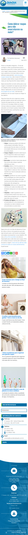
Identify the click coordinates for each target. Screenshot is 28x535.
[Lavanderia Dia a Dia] (10, 3)
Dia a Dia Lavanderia (10, 237)
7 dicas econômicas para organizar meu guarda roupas (13, 353)
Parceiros (14, 522)
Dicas (8, 11)
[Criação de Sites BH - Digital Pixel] (6, 532)
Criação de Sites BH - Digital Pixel (18, 532)
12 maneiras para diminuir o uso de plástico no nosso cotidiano (13, 390)
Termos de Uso (14, 519)
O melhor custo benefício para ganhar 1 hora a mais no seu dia (12, 317)
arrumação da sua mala (7, 91)
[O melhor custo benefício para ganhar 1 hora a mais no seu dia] (13, 304)
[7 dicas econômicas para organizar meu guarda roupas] (13, 340)
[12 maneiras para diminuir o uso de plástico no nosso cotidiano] (13, 377)
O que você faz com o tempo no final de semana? (13, 280)
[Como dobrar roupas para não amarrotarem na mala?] (14, 46)
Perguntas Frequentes (14, 521)
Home (3, 11)
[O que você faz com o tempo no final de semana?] (13, 267)
